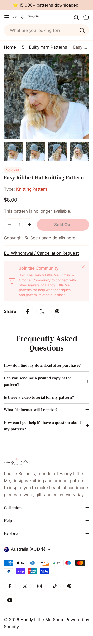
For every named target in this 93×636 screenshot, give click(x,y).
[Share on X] (42, 311)
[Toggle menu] (7, 17)
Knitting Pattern (31, 189)
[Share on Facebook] (27, 311)
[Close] (83, 266)
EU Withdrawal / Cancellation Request (41, 253)
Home (10, 47)
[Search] (82, 30)
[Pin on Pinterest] (57, 311)
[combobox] (46, 30)
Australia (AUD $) (28, 549)
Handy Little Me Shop (41, 619)
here (70, 237)
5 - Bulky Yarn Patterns (44, 47)
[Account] (76, 17)
